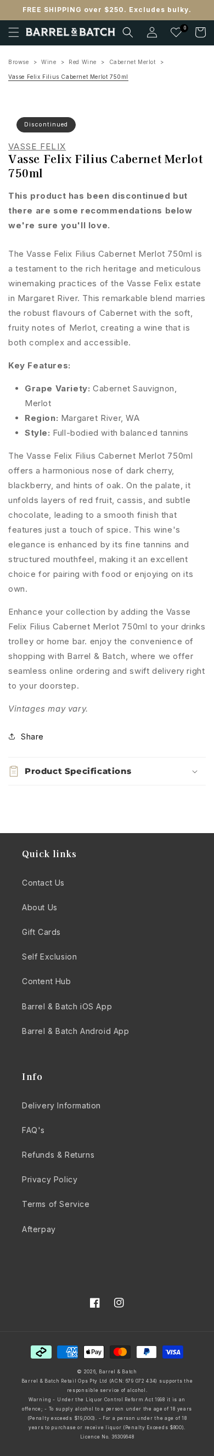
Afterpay (39, 1229)
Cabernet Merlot (132, 62)
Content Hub (46, 981)
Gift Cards (41, 932)
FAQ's (33, 1130)
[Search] (128, 32)
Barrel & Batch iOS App (67, 1006)
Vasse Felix (37, 147)
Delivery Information (61, 1105)
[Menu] (14, 32)
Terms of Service (56, 1204)
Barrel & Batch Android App (75, 1031)
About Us (40, 907)
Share (32, 736)
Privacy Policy (49, 1179)
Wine (48, 62)
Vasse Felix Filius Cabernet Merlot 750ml (68, 76)
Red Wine (83, 62)
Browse (18, 62)
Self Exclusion (49, 956)
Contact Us (43, 882)
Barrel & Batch (118, 1371)
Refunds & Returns (58, 1154)
